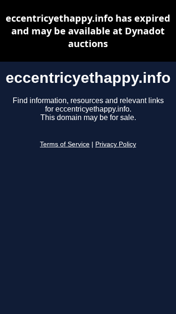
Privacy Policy (115, 144)
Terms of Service (65, 144)
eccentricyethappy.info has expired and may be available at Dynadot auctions (88, 31)
